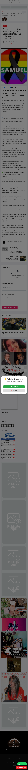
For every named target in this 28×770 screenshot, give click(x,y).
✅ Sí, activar (14, 386)
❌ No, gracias (14, 390)
